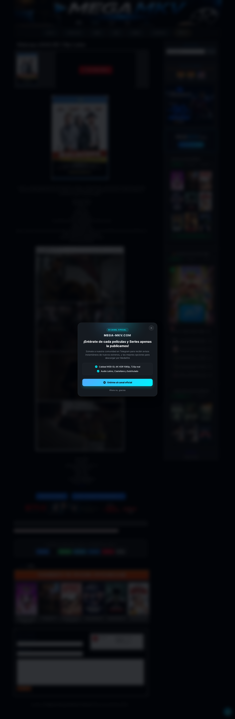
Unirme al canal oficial (119, 382)
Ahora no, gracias (117, 390)
